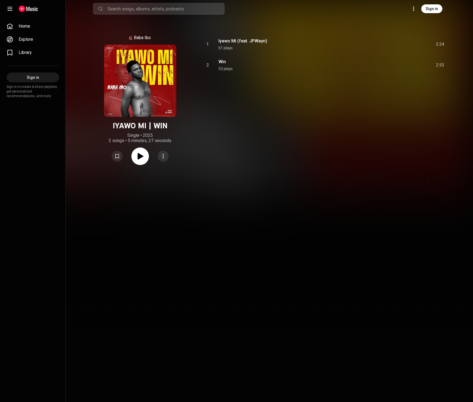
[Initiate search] (100, 8)
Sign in (432, 9)
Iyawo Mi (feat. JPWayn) (242, 41)
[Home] (28, 8)
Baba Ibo (142, 37)
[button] (117, 156)
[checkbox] (440, 44)
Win (222, 61)
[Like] (399, 44)
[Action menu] (163, 156)
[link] (33, 26)
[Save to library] (117, 156)
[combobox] (166, 8)
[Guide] (10, 8)
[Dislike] (409, 44)
